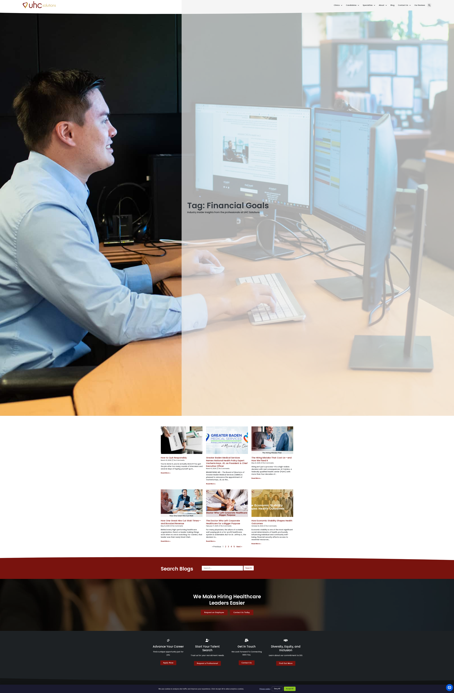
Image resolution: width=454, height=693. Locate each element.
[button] (429, 5)
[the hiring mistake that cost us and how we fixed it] (272, 440)
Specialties (369, 5)
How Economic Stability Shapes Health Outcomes (271, 522)
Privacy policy (265, 689)
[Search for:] (222, 568)
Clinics (338, 5)
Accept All (289, 689)
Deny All (277, 689)
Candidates (352, 5)
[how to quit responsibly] (182, 440)
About (383, 5)
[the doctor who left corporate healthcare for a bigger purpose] (227, 503)
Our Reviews (419, 5)
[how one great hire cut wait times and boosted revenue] (182, 503)
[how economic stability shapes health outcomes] (272, 503)
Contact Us (404, 5)
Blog (392, 5)
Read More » (165, 473)
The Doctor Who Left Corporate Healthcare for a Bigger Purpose (223, 522)
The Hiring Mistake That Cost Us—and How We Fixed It (271, 459)
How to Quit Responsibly (174, 457)
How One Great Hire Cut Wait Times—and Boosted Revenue (181, 522)
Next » (239, 546)
